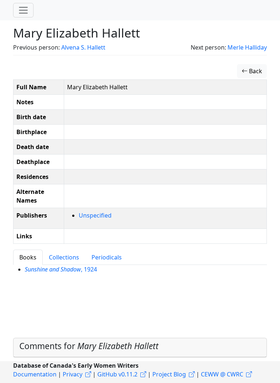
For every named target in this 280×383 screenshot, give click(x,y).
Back (255, 71)
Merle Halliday (247, 47)
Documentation (35, 374)
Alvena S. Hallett (83, 47)
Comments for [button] (89, 346)
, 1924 (61, 269)
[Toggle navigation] (23, 10)
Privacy (72, 374)
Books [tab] (27, 257)
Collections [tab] (64, 257)
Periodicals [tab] (107, 257)
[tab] (140, 347)
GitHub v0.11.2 (117, 374)
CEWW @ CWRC (222, 374)
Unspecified (95, 215)
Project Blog (169, 374)
